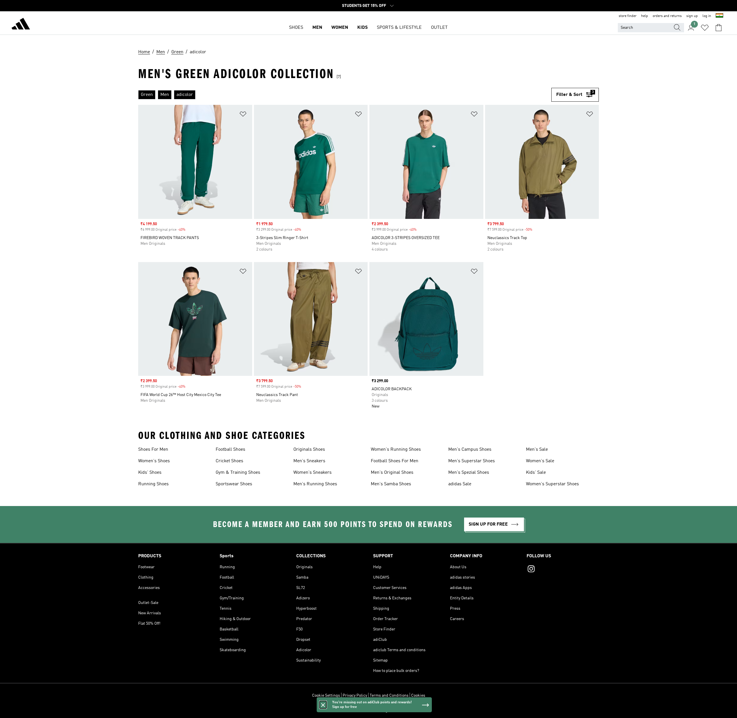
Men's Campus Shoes (469, 449)
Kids (362, 27)
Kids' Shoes (150, 472)
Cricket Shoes (229, 461)
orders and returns (667, 16)
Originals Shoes (309, 449)
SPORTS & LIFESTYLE (399, 27)
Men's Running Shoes (315, 484)
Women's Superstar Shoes (552, 484)
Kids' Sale (536, 472)
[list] (344, 94)
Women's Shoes (154, 461)
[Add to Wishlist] (243, 115)
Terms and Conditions (389, 696)
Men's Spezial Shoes (468, 472)
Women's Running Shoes (396, 449)
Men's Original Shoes (392, 472)
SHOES (296, 27)
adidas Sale (459, 484)
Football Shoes (230, 449)
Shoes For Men (153, 449)
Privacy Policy (355, 696)
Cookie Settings (326, 696)
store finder (628, 16)
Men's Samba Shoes (391, 484)
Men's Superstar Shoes (471, 461)
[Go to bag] (718, 28)
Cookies (418, 696)
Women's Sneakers (312, 472)
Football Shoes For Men (394, 461)
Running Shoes (153, 484)
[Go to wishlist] (705, 28)
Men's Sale (537, 449)
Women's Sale (540, 461)
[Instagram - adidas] (563, 569)
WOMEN (339, 27)
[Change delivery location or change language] (719, 16)
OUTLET (439, 27)
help (644, 16)
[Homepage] (21, 25)
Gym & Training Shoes (238, 472)
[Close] (323, 704)
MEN (317, 27)
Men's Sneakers (309, 461)
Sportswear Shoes (234, 484)
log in (706, 16)
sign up (692, 16)
